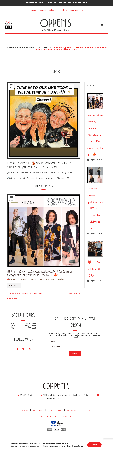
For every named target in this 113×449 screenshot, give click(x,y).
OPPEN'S (55, 23)
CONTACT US (71, 410)
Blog (45, 47)
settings (79, 446)
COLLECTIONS (38, 410)
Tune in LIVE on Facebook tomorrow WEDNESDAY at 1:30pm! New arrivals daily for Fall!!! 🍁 (40, 273)
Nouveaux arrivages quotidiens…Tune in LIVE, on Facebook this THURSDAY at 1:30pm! (95, 208)
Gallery (64, 10)
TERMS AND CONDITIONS (48, 416)
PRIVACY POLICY (68, 416)
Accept (94, 444)
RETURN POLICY (87, 410)
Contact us (73, 10)
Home (33, 10)
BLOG (50, 410)
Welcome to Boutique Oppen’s (21, 47)
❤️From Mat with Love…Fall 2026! (93, 269)
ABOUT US (24, 410)
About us (42, 10)
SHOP (60, 410)
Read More (13, 285)
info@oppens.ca (54, 398)
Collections (53, 10)
